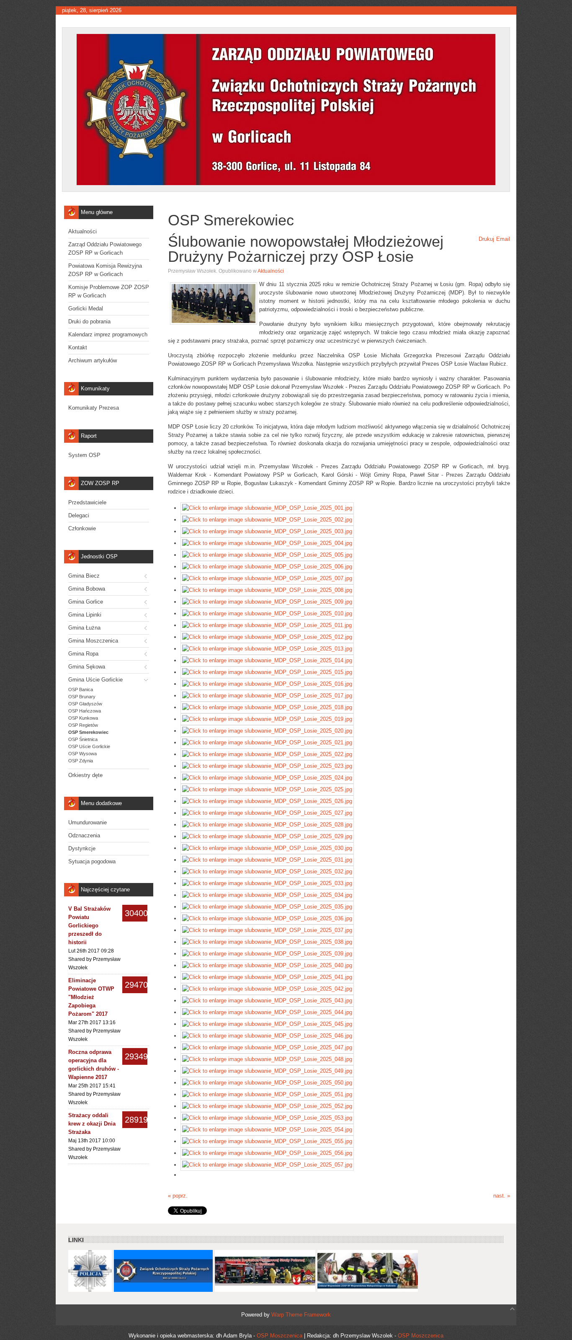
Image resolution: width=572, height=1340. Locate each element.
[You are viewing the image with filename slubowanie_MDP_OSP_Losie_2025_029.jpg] (267, 836)
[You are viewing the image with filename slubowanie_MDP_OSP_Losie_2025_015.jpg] (267, 672)
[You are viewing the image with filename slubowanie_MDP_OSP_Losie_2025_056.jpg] (267, 1153)
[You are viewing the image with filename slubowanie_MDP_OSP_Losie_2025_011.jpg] (266, 625)
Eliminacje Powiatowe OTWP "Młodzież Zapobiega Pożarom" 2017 (91, 997)
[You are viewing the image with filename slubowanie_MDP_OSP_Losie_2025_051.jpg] (267, 1094)
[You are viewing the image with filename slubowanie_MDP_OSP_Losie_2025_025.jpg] (267, 789)
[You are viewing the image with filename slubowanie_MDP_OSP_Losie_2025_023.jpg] (267, 766)
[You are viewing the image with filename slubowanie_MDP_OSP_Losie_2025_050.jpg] (267, 1082)
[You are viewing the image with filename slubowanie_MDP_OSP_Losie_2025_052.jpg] (267, 1106)
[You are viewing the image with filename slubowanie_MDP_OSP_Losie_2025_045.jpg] (267, 1024)
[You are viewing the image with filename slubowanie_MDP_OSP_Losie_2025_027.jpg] (267, 813)
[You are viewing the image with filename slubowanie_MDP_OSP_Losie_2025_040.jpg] (267, 965)
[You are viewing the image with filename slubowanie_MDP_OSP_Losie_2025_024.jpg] (267, 778)
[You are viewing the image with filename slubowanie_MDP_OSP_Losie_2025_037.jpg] (267, 930)
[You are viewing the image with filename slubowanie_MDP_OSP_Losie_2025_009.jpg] (267, 602)
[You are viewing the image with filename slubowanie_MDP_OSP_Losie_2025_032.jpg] (267, 871)
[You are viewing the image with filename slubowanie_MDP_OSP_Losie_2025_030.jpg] (267, 848)
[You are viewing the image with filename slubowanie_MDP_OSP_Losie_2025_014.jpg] (267, 660)
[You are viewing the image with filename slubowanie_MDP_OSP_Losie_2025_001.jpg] (267, 508)
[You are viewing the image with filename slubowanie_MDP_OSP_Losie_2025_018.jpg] (267, 707)
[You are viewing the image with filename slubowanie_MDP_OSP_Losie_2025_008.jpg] (267, 590)
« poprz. (178, 1196)
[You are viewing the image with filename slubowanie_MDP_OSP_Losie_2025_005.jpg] (267, 555)
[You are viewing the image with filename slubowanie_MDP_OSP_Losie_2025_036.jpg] (267, 918)
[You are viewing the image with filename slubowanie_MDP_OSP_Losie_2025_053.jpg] (267, 1118)
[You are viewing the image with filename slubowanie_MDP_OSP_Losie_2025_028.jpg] (267, 824)
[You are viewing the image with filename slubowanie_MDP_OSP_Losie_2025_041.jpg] (267, 977)
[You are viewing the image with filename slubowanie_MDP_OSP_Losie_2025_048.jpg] (267, 1059)
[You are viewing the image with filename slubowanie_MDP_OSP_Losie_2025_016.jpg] (267, 684)
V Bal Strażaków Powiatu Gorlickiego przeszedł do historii (89, 925)
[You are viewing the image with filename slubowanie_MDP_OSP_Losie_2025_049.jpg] (267, 1071)
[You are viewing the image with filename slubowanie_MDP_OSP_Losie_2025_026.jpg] (267, 801)
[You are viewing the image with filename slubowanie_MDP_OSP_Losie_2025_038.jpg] (267, 942)
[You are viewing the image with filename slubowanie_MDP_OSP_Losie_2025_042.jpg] (267, 989)
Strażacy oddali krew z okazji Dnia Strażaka (92, 1123)
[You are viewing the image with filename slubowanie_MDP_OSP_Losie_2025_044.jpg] (267, 1012)
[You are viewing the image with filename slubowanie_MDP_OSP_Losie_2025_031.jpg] (267, 860)
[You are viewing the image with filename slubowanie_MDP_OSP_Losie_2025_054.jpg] (267, 1129)
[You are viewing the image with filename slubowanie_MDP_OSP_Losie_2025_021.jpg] (267, 742)
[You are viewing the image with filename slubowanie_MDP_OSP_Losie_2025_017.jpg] (267, 695)
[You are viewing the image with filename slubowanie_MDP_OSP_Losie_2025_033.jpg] (267, 883)
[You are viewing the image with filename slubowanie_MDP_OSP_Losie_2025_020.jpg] (267, 731)
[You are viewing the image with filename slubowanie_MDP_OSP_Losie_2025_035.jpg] (267, 907)
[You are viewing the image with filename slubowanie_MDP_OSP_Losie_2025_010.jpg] (267, 613)
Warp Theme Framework (301, 1315)
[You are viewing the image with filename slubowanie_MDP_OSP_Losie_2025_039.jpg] (267, 953)
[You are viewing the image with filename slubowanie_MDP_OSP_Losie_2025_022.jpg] (267, 754)
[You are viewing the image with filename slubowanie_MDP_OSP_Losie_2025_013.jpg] (267, 648)
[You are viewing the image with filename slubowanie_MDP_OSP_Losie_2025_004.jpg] (267, 543)
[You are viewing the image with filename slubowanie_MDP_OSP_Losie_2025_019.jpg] (267, 719)
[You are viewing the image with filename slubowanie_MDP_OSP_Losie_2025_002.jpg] (267, 519)
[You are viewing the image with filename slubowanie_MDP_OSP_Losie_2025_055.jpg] (267, 1141)
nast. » (501, 1196)
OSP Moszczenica (279, 1335)
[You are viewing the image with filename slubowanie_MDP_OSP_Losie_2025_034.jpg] (267, 895)
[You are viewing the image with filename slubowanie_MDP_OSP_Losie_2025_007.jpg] (267, 578)
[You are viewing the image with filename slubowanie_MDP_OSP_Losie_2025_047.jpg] (267, 1047)
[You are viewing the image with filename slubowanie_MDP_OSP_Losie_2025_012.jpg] (267, 637)
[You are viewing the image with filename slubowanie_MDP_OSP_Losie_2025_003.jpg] (267, 531)
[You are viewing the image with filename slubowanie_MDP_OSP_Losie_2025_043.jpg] (267, 1000)
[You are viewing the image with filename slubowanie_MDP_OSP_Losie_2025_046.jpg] (267, 1036)
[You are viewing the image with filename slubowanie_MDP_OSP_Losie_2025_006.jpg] (267, 566)
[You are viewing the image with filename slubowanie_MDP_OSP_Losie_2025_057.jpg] (267, 1165)
